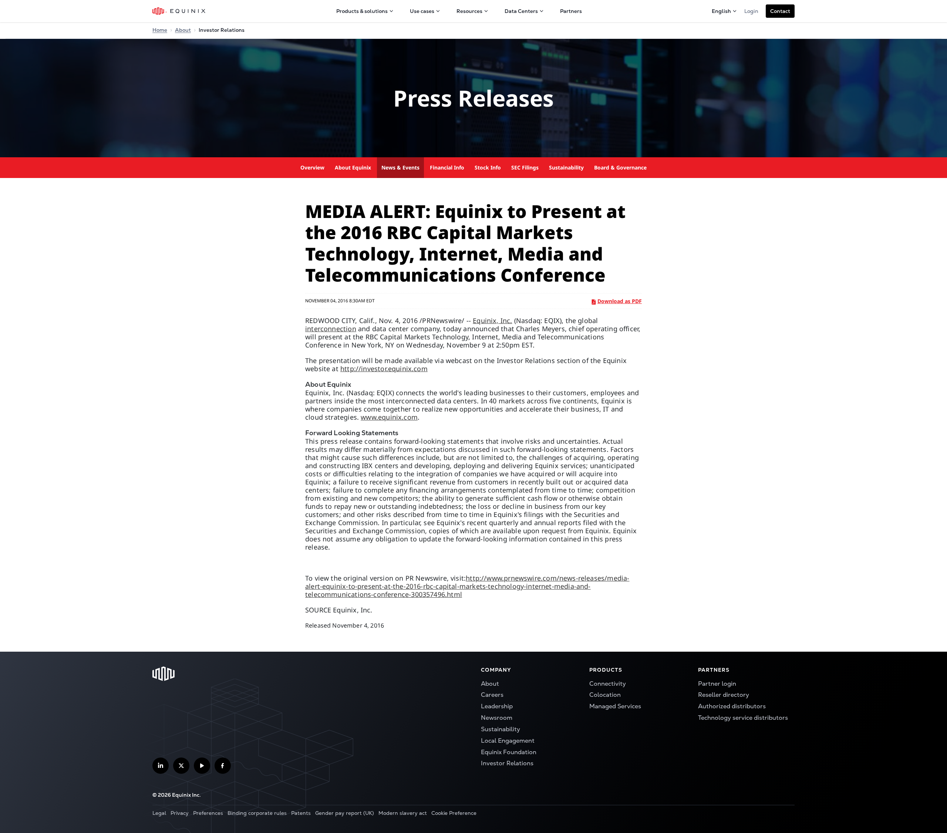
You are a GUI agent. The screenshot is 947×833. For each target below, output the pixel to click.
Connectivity (607, 684)
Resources (469, 11)
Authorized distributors (732, 706)
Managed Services (615, 706)
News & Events (400, 167)
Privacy (180, 813)
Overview (312, 167)
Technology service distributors (743, 718)
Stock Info (488, 167)
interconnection (330, 328)
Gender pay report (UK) (344, 813)
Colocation (605, 695)
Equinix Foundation (508, 752)
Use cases (422, 11)
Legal (159, 813)
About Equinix (353, 167)
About (183, 30)
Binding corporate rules (257, 813)
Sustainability (566, 167)
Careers (492, 695)
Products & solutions (362, 11)
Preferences (208, 813)
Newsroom (496, 718)
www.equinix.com (389, 417)
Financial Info (447, 167)
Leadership (497, 706)
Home (159, 30)
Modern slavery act (402, 813)
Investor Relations (507, 763)
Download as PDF (619, 301)
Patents (301, 813)
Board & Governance (620, 167)
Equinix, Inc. (492, 320)
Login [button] (751, 11)
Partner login (717, 684)
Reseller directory (723, 695)
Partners (571, 11)
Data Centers (521, 11)
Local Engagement (508, 741)
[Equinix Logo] (179, 11)
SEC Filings (525, 167)
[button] (780, 11)
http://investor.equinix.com (384, 368)
